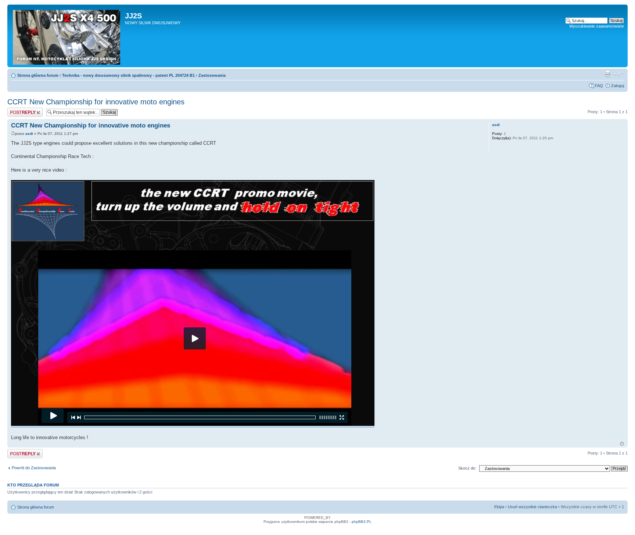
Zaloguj (617, 85)
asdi (29, 134)
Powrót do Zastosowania (34, 468)
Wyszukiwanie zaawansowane (596, 26)
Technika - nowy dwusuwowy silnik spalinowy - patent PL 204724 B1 (128, 75)
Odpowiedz (17, 110)
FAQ (599, 85)
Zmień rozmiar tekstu (618, 74)
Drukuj (607, 74)
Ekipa (499, 507)
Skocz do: (467, 468)
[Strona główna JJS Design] (67, 35)
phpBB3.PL (362, 522)
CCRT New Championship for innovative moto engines (95, 102)
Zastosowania (212, 75)
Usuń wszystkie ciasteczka (532, 507)
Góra (622, 444)
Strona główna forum (37, 75)
